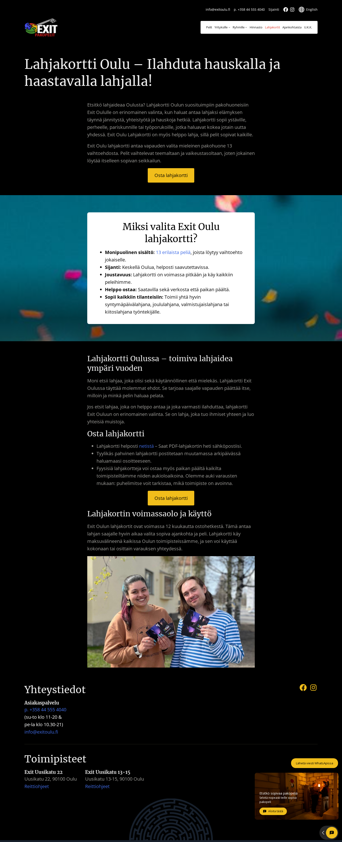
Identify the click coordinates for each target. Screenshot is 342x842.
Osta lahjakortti (171, 175)
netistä (146, 446)
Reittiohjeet (36, 786)
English (312, 9)
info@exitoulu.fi (218, 9)
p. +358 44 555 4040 (249, 9)
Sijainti (273, 9)
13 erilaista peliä (173, 252)
